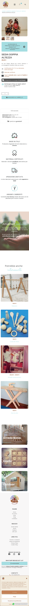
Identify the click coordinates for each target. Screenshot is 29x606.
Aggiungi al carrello (15, 97)
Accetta (14, 592)
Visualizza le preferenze (14, 601)
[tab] (14, 111)
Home (3, 11)
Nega (14, 596)
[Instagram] (14, 554)
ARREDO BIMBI (11, 11)
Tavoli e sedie (20, 11)
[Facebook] (9, 554)
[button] (26, 578)
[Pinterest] (19, 554)
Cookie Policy (11, 604)
